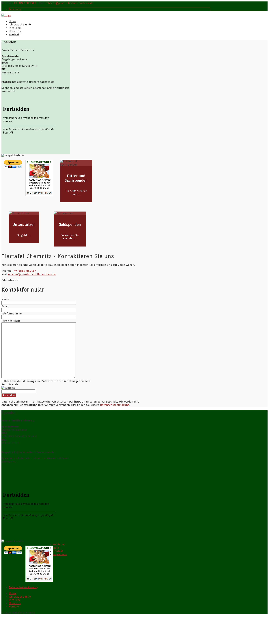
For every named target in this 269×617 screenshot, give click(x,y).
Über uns (15, 31)
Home (12, 21)
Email (4, 306)
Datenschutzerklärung (114, 405)
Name (5, 299)
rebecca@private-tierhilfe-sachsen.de (69, 3)
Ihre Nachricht (10, 320)
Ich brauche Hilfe (20, 24)
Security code (9, 384)
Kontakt (14, 34)
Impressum (60, 554)
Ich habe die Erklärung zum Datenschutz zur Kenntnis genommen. (48, 381)
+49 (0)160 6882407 (24, 3)
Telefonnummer (11, 313)
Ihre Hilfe (15, 27)
